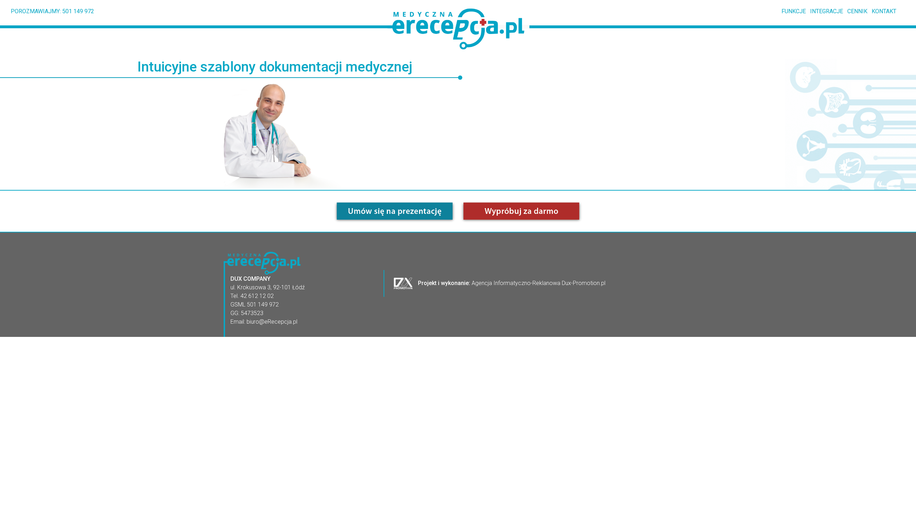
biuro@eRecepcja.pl (272, 321)
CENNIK (855, 11)
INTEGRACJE (824, 11)
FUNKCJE (791, 11)
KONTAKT (881, 11)
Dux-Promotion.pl (583, 282)
